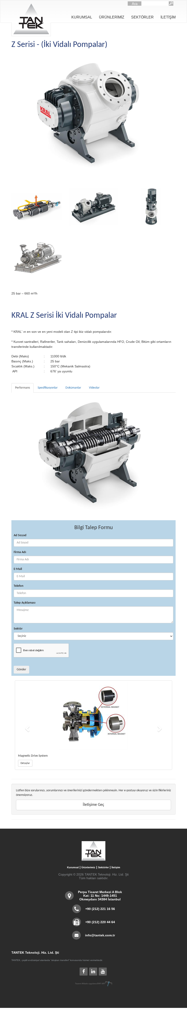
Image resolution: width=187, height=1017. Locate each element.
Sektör (18, 628)
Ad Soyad (20, 535)
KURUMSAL (81, 17)
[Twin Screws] (36, 207)
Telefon (18, 586)
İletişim (116, 867)
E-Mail (18, 569)
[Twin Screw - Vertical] (150, 207)
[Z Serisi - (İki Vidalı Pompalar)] (93, 115)
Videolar (94, 387)
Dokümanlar (73, 387)
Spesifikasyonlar (48, 387)
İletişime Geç (93, 805)
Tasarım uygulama (90, 983)
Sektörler (103, 867)
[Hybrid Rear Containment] (95, 715)
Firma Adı (20, 552)
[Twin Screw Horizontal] (93, 207)
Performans (22, 387)
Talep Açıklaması (24, 603)
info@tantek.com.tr (100, 935)
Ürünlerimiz (88, 867)
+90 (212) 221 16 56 (100, 909)
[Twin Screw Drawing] (36, 257)
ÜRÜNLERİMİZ (111, 17)
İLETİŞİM (168, 17)
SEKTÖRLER (142, 17)
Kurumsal (73, 867)
